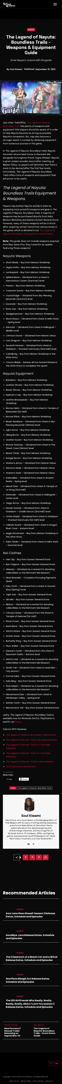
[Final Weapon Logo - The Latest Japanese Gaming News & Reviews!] (9, 4)
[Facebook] (26, 857)
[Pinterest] (39, 857)
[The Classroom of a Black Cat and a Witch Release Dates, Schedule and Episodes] (8, 949)
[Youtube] (57, 1063)
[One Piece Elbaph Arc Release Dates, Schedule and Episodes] (8, 971)
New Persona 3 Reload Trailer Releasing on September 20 (12, 1032)
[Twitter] (50, 1063)
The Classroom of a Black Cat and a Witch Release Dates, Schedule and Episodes (32, 958)
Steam (17, 722)
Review (31, 734)
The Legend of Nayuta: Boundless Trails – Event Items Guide (44, 1032)
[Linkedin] (28, 843)
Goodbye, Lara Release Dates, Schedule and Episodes (30, 936)
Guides (31, 30)
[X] (33, 843)
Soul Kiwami (16, 69)
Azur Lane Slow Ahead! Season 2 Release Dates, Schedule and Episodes (30, 915)
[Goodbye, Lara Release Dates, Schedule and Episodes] (8, 927)
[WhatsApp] (45, 857)
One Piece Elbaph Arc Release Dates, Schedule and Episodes (28, 980)
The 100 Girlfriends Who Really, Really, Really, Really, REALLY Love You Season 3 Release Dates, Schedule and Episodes (30, 1004)
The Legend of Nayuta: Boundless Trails (34, 788)
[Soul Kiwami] (31, 805)
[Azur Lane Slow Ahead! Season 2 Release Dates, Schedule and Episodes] (8, 906)
